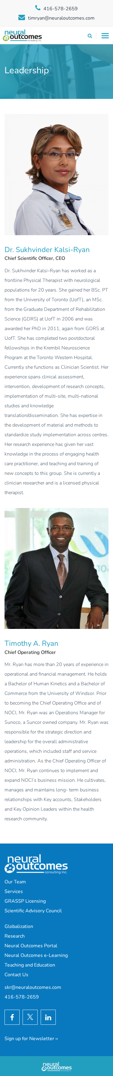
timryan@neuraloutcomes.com (61, 18)
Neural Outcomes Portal (31, 945)
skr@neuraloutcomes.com (33, 987)
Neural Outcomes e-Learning (36, 955)
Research (15, 936)
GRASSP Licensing (25, 901)
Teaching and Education (30, 965)
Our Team (15, 882)
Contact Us (16, 974)
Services (14, 891)
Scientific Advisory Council (33, 910)
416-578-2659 (60, 8)
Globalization (19, 926)
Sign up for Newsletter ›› (31, 1038)
